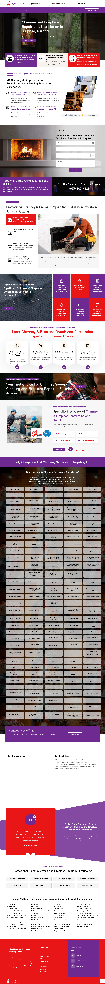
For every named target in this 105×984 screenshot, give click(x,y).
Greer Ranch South (37, 902)
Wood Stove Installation (73, 693)
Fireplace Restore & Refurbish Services (34, 715)
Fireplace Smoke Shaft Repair (34, 516)
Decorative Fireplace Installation (92, 680)
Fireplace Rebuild (14, 550)
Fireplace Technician (92, 687)
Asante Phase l (13, 902)
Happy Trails (35, 904)
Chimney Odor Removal (34, 596)
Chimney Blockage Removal (34, 524)
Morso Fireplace (53, 645)
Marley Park (35, 922)
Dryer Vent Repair (34, 680)
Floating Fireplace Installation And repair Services (73, 715)
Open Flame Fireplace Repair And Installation (15, 707)
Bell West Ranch (13, 908)
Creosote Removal (34, 495)
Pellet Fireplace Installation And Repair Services (73, 611)
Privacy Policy (43, 971)
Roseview (57, 904)
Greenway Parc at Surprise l (17, 924)
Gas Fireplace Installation (15, 557)
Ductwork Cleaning (73, 687)
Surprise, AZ (79, 966)
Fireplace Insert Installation (15, 660)
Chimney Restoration (14, 524)
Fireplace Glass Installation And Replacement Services (34, 566)
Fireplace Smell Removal (14, 596)
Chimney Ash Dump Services (53, 536)
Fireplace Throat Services (15, 581)
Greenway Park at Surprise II (17, 928)
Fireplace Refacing (73, 517)
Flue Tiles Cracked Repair (53, 596)
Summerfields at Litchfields (62, 920)
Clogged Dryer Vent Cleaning (15, 673)
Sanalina (56, 911)
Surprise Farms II (59, 931)
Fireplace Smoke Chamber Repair (53, 516)
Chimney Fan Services (92, 536)
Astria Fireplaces (92, 618)
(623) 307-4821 (92, 10)
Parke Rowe (34, 931)
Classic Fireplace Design (92, 596)
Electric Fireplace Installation (34, 557)
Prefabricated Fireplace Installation (92, 557)
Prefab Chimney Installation (53, 660)
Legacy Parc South (37, 917)
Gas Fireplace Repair (53, 550)
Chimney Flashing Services (14, 543)
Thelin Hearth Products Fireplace (34, 653)
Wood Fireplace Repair (34, 550)
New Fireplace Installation (92, 501)
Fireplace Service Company (53, 673)
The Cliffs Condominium (84, 908)
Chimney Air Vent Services (15, 610)
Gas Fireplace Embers (92, 603)
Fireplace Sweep (53, 543)
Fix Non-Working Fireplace (34, 509)
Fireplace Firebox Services (53, 574)
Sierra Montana (59, 915)
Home (8, 10)
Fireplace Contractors (92, 543)
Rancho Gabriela (59, 902)
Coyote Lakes (13, 920)
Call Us (8, 308)
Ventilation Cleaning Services (34, 707)
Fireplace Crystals (34, 610)
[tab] (21, 219)
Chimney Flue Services (92, 530)
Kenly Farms (35, 906)
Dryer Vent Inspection (92, 667)
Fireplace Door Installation (54, 565)
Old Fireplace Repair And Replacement (73, 524)
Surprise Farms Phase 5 (84, 904)
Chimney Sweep (15, 489)
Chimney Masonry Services (34, 543)
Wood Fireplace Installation (92, 550)
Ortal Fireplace (73, 638)
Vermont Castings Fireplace (92, 625)
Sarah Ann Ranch (59, 913)
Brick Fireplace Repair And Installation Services (14, 715)
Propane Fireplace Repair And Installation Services (15, 565)
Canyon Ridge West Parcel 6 (17, 915)
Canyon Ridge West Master (17, 911)
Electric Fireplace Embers (73, 603)
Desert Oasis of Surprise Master (18, 922)
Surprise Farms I (59, 928)
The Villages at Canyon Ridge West (87, 915)
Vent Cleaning (14, 667)
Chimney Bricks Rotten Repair (73, 589)
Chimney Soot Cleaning (15, 501)
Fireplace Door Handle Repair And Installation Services (73, 566)
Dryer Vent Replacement (53, 680)
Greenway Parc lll (14, 926)
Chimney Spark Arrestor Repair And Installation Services (53, 509)
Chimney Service (53, 489)
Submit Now (75, 170)
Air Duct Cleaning (34, 667)
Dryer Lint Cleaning (53, 667)
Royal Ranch (58, 906)
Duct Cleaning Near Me (34, 687)
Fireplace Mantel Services (92, 715)
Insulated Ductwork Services (92, 707)
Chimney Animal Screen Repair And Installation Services (73, 509)
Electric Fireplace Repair (73, 550)
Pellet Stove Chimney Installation (53, 603)
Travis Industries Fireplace (73, 645)
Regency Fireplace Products (92, 610)
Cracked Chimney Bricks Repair (92, 589)
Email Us (83, 3)
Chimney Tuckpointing (92, 517)
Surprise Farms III (82, 902)
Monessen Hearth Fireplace (34, 645)
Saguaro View (58, 908)
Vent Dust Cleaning (73, 667)
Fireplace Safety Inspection (73, 680)
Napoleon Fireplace (54, 625)
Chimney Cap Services (34, 530)
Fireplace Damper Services (73, 574)
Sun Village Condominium (62, 924)
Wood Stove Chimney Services (14, 700)
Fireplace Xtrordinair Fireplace (92, 638)
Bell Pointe (12, 906)
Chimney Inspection (73, 489)
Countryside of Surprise (16, 917)
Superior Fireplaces (15, 618)
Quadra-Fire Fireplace (92, 632)
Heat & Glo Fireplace (14, 632)
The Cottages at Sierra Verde (86, 911)
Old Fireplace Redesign (73, 596)
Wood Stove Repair (54, 693)
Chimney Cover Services (73, 530)
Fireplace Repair (53, 501)
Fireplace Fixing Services (34, 700)
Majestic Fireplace (73, 625)
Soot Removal (53, 495)
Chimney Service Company (73, 673)
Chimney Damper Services (34, 536)
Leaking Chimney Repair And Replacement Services (34, 589)
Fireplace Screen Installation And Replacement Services (92, 653)
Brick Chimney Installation (92, 509)
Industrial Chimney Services (92, 581)
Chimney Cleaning (34, 489)
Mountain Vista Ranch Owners (40, 926)
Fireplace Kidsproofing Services (73, 660)
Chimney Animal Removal (73, 653)
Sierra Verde (58, 917)
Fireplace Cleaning (92, 489)
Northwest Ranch (36, 928)
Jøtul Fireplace (15, 638)
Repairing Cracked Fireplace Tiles (53, 589)
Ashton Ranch (13, 904)
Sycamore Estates (82, 906)
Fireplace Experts (92, 673)
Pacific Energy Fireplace (34, 638)
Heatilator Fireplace (34, 625)
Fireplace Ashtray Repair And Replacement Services (92, 566)
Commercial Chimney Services (53, 581)
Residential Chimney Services (73, 581)
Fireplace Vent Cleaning (73, 543)
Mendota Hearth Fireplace (53, 638)
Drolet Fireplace (15, 645)
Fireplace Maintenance (34, 693)
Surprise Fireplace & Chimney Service (78, 981)
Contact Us (53, 10)
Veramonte (80, 922)
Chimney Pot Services (73, 536)
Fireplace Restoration (14, 509)
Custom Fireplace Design (34, 603)
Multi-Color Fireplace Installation (53, 610)
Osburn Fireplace (53, 632)
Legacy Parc (35, 915)
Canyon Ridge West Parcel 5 (17, 913)
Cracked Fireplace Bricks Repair (53, 715)
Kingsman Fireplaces (73, 618)
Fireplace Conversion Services (73, 700)
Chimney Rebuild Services (34, 660)
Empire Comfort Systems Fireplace (15, 653)
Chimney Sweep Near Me (53, 687)
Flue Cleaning (14, 495)
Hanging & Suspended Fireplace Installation (92, 700)
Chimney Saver (92, 524)
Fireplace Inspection (53, 524)
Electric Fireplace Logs (34, 581)
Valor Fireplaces (34, 618)
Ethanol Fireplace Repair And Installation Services (73, 557)
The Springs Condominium (85, 913)
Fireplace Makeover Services (53, 707)
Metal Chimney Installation (15, 516)
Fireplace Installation (73, 501)
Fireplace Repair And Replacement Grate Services (34, 574)
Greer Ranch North (14, 931)
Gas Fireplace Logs (92, 574)
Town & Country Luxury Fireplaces (53, 618)
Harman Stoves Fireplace (34, 632)
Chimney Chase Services (53, 530)
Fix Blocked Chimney (14, 589)
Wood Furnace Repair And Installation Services (53, 557)
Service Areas (41, 10)
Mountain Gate (35, 924)
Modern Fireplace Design (14, 603)
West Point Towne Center (84, 924)
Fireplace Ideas (15, 687)
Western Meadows (82, 926)
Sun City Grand (58, 922)
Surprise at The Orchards (61, 926)
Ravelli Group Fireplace (54, 653)
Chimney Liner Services (15, 536)
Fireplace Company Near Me (14, 693)
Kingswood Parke (36, 908)
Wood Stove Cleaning (92, 693)
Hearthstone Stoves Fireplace (92, 645)
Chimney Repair (73, 495)
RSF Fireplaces (15, 625)
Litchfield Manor (36, 920)
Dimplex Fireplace (73, 632)
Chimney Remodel (73, 707)
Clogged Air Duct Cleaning (34, 673)
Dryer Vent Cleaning (92, 660)
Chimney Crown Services (14, 530)
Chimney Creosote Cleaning (34, 501)
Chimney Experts (14, 680)
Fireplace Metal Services (14, 574)
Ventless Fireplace (53, 700)
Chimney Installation (92, 495)
